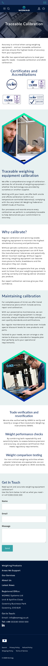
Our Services (8, 575)
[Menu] (4, 8)
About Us (6, 580)
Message (6, 526)
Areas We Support (11, 570)
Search (4, 647)
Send (7, 548)
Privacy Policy (15, 647)
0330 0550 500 (15, 495)
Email (4, 513)
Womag (10, 658)
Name (5, 501)
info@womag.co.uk (19, 617)
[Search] (9, 8)
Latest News (8, 585)
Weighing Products (12, 565)
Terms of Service (22, 651)
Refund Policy (27, 647)
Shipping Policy (7, 651)
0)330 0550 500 (20, 621)
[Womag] (24, 8)
